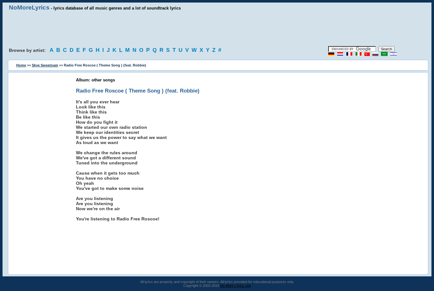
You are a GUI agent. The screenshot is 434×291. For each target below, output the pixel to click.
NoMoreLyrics (29, 7)
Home (21, 65)
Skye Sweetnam (45, 65)
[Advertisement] (217, 28)
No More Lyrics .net (235, 286)
